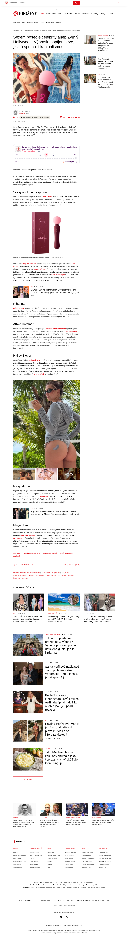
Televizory (83, 887)
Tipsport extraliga (52, 858)
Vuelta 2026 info (34, 852)
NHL (49, 867)
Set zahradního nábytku (79, 885)
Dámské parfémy (60, 887)
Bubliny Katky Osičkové (53, 22)
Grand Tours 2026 (35, 867)
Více (111, 14)
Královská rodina (32, 22)
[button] (46, 78)
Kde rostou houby (65, 882)
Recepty (77, 14)
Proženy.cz (20, 105)
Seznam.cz (121, 3)
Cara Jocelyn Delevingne (66, 575)
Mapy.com (46, 882)
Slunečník (62, 885)
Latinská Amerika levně (88, 864)
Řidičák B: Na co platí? (105, 861)
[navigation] (2, 2)
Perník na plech (69, 867)
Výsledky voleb (17, 858)
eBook (65, 117)
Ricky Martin (65, 572)
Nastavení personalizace (64, 905)
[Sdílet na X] (79, 565)
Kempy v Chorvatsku (87, 852)
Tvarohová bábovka (70, 861)
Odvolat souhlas (102, 901)
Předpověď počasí (54, 882)
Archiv (73, 901)
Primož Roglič (34, 864)
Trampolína (56, 885)
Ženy (23, 22)
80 (79, 117)
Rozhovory (16, 22)
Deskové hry (76, 887)
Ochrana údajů (47, 901)
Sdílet (72, 117)
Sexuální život (46, 572)
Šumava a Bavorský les (88, 858)
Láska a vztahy (103, 35)
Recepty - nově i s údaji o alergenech (56, 10)
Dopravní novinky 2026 (105, 858)
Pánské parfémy (100, 887)
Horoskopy (85, 14)
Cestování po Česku (53, 634)
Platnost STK (102, 867)
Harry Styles (40, 575)
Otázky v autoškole (104, 864)
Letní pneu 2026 (103, 852)
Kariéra (28, 901)
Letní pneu (69, 887)
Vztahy (102, 14)
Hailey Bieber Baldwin (20, 575)
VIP (42, 14)
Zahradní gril (89, 885)
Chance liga (51, 852)
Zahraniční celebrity (33, 572)
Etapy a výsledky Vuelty (36, 855)
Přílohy (48, 748)
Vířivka (96, 885)
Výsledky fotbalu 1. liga (54, 855)
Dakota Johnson (51, 575)
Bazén (40, 885)
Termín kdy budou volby (19, 861)
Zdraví (60, 14)
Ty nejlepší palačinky (70, 852)
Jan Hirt (32, 858)
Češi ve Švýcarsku (87, 861)
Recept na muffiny (69, 855)
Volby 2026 (16, 852)
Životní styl (68, 14)
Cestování (52, 613)
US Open (50, 861)
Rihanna (31, 575)
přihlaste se (45, 117)
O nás (21, 901)
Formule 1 (50, 864)
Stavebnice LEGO (50, 887)
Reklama (80, 901)
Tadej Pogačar (34, 861)
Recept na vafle (69, 864)
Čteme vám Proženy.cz (20, 578)
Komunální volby (17, 867)
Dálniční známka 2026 (105, 855)
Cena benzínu (74, 882)
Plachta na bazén (47, 885)
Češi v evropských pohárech (86, 882)
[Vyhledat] (76, 3)
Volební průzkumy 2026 (19, 855)
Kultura (42, 22)
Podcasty (94, 14)
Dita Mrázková (24, 111)
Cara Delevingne (58, 275)
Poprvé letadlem (86, 855)
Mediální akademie (61, 901)
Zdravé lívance (69, 858)
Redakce (36, 901)
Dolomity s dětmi (86, 867)
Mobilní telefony (40, 887)
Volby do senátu (17, 864)
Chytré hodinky (91, 887)
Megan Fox (56, 572)
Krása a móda (51, 14)
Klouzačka (69, 885)
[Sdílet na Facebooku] (76, 565)
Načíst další (28, 779)
